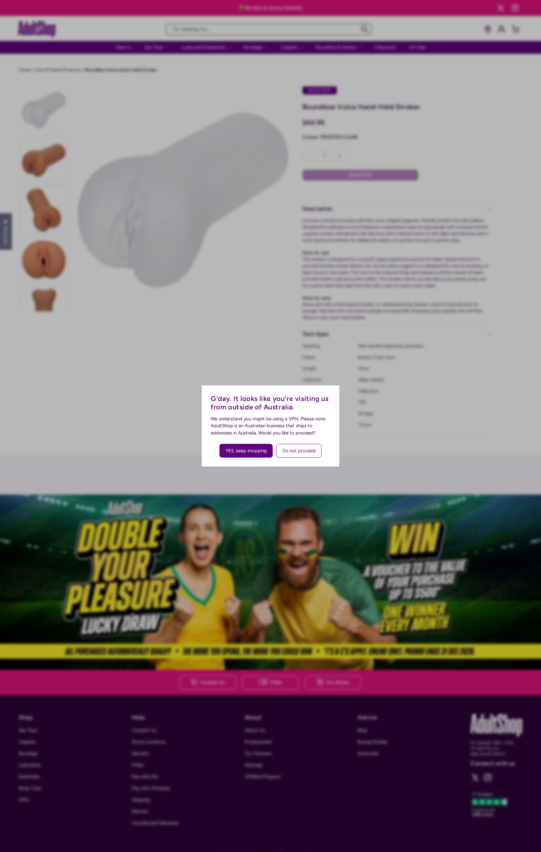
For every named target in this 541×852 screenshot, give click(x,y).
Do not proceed (299, 451)
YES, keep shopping (246, 451)
